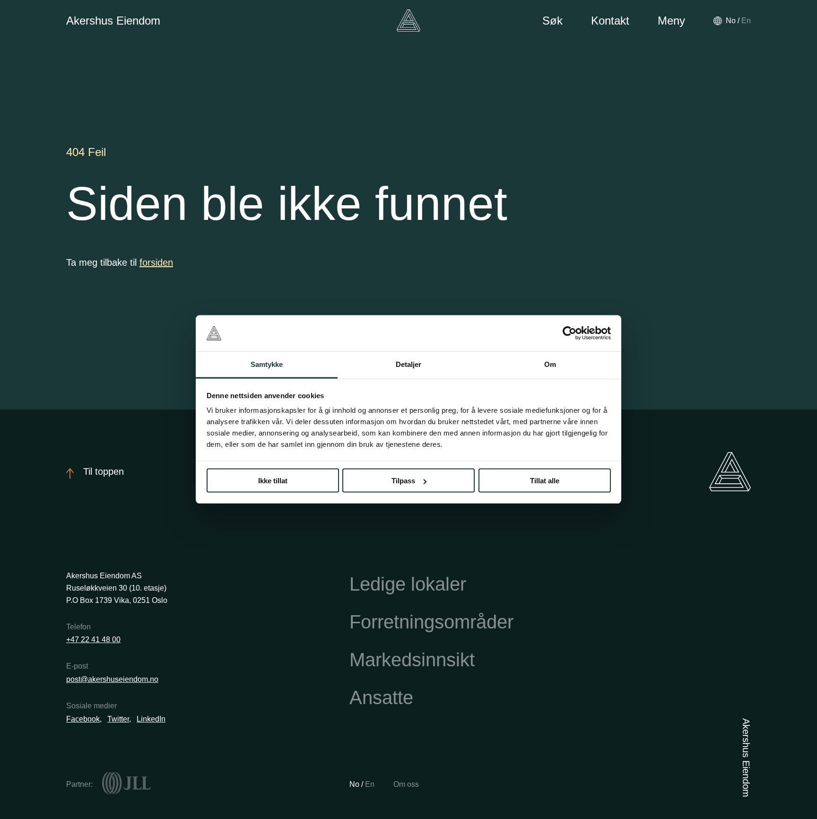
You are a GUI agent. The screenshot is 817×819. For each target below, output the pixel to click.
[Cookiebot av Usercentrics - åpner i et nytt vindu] (569, 333)
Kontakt (610, 20)
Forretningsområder (431, 621)
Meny (671, 20)
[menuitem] (731, 21)
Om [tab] (550, 364)
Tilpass (403, 481)
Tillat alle (544, 481)
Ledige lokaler (407, 584)
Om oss (406, 784)
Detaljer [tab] (409, 364)
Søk (552, 20)
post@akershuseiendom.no (112, 679)
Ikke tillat (272, 481)
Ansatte (381, 697)
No (355, 784)
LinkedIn (151, 719)
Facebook (83, 719)
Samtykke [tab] (267, 364)
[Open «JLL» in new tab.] (126, 783)
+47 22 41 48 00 (93, 640)
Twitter (118, 719)
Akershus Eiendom (113, 20)
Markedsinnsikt (412, 659)
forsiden (156, 262)
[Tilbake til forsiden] (408, 20)
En (369, 784)
